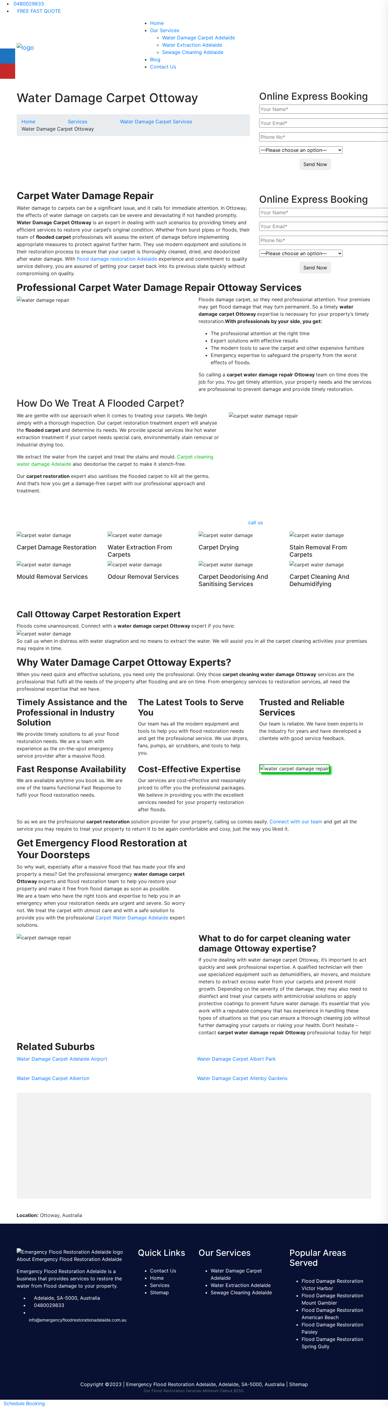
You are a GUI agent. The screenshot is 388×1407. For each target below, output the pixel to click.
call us (255, 522)
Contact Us (163, 67)
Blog (155, 59)
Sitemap (159, 1292)
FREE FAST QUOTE (38, 11)
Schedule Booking (24, 1403)
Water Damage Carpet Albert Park (236, 1059)
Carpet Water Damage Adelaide (131, 918)
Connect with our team (295, 822)
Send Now (315, 164)
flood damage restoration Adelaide (117, 259)
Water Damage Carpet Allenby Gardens (242, 1078)
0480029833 (28, 4)
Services (159, 1285)
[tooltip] (7, 56)
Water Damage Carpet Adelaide (198, 38)
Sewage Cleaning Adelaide (192, 52)
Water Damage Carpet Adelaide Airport (62, 1059)
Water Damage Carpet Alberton (53, 1078)
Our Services (164, 30)
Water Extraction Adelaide (192, 45)
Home (157, 23)
